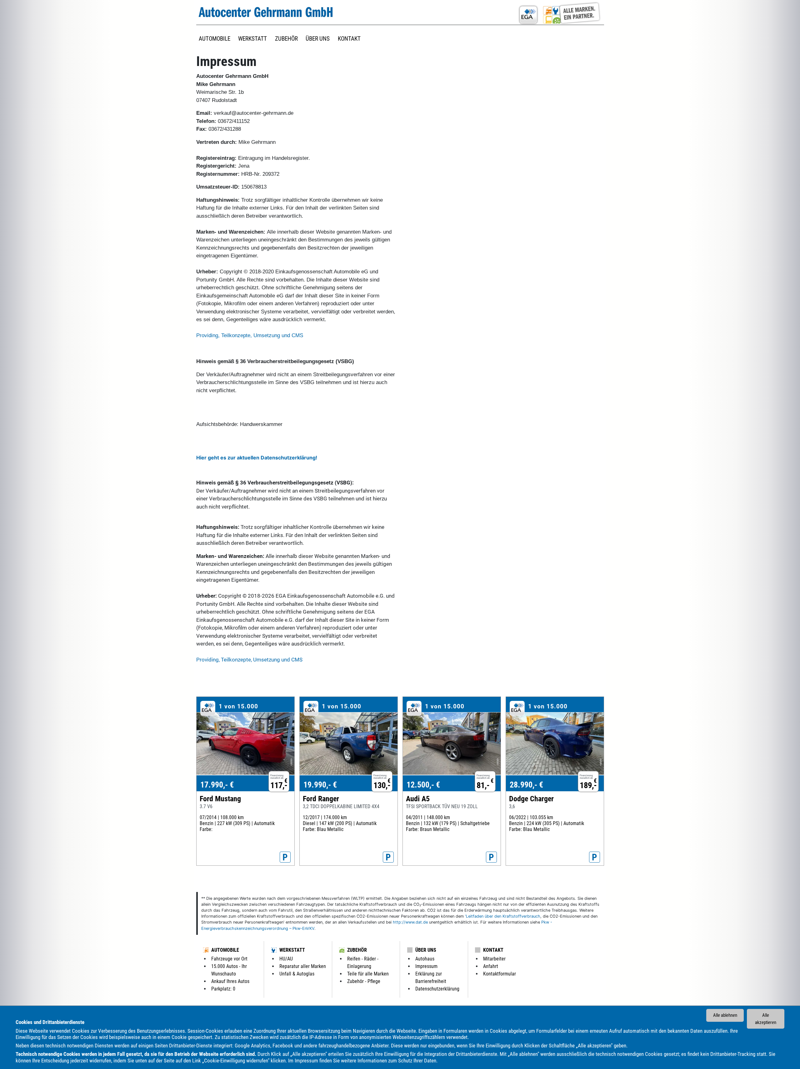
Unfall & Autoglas (296, 974)
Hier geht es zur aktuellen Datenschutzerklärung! (256, 457)
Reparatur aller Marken (302, 966)
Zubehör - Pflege (363, 981)
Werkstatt (292, 950)
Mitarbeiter (494, 959)
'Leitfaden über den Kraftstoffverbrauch (502, 916)
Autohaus (424, 959)
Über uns (425, 950)
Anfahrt (490, 966)
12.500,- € (423, 784)
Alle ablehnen (725, 1015)
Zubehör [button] (286, 38)
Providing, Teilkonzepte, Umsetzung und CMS (249, 335)
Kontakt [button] (349, 38)
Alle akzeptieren (765, 1018)
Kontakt (493, 950)
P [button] (285, 857)
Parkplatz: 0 (223, 989)
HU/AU (286, 959)
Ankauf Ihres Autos (230, 981)
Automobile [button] (214, 38)
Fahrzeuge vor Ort (229, 959)
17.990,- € (217, 784)
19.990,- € (320, 784)
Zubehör (357, 950)
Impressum (306, 1060)
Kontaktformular (499, 974)
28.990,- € (526, 784)
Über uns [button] (318, 38)
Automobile (225, 950)
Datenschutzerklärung (437, 989)
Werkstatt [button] (252, 38)
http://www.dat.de (410, 922)
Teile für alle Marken (368, 974)
